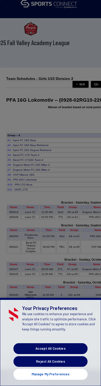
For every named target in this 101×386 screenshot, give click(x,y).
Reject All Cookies (50, 361)
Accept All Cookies (50, 348)
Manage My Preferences (51, 374)
